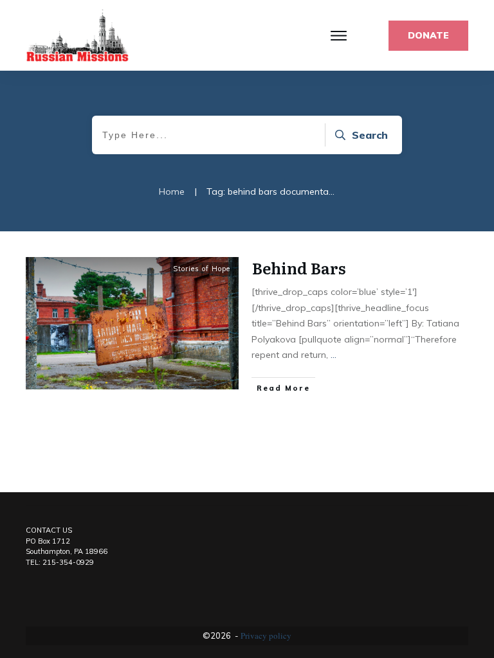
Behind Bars (299, 267)
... (333, 354)
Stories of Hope (201, 268)
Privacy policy (266, 635)
